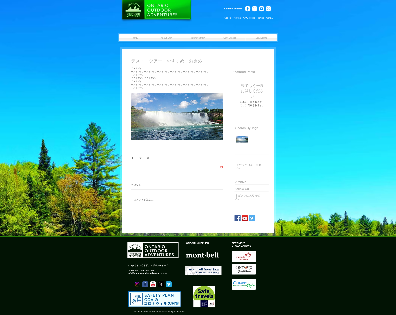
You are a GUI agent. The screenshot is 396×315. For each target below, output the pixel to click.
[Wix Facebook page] (145, 284)
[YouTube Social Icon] (245, 218)
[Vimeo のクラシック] (169, 284)
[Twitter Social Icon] (252, 218)
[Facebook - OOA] (247, 8)
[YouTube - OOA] (261, 8)
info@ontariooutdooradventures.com (147, 273)
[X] (268, 8)
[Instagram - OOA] (254, 8)
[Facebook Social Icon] (238, 218)
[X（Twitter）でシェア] (140, 157)
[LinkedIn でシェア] (147, 157)
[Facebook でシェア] (132, 157)
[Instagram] (137, 284)
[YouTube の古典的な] (153, 284)
